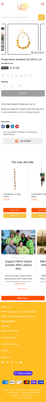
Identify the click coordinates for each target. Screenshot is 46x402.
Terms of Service (12, 392)
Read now (19, 283)
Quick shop (14, 210)
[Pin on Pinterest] (17, 126)
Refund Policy (21, 390)
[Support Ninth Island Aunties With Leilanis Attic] (18, 242)
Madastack (28, 398)
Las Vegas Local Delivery (30, 392)
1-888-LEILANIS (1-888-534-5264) (22, 312)
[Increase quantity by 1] (20, 86)
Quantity (4, 82)
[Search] (41, 17)
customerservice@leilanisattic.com (20, 316)
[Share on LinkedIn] (12, 126)
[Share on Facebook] (3, 126)
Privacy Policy (8, 390)
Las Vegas (5, 326)
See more (22, 289)
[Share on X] (8, 126)
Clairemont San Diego (10, 330)
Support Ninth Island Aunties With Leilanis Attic (18, 265)
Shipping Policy (34, 390)
